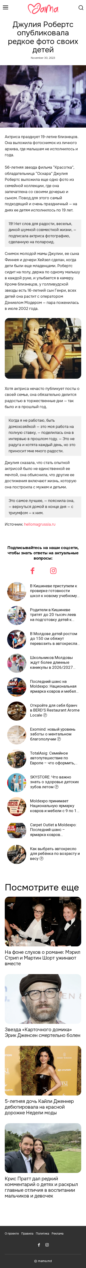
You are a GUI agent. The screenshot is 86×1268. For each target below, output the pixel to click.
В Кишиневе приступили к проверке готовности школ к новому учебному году (53, 590)
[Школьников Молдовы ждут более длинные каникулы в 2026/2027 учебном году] (16, 663)
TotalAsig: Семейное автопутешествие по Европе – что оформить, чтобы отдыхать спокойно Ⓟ (55, 758)
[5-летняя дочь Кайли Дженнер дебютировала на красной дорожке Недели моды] (43, 1070)
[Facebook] (32, 571)
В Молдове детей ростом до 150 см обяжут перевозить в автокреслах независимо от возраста (54, 638)
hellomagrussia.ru (39, 524)
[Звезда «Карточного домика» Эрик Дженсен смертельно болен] (43, 999)
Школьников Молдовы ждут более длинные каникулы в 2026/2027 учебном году (51, 662)
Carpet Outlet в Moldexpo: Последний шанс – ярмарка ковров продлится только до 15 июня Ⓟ (53, 829)
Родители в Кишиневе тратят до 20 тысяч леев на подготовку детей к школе (53, 614)
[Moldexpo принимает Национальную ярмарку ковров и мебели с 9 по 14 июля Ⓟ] (16, 806)
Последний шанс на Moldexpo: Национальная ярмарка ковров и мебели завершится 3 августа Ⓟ (54, 686)
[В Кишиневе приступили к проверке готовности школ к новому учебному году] (16, 591)
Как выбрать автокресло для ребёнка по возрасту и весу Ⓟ (55, 853)
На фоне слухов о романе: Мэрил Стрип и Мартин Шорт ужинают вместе (42, 958)
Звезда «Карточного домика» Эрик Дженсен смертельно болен (42, 1032)
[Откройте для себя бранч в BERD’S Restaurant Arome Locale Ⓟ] (16, 711)
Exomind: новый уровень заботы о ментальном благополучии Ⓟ (52, 734)
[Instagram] (53, 571)
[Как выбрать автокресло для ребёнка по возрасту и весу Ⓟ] (16, 854)
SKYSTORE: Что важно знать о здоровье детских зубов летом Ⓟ (54, 782)
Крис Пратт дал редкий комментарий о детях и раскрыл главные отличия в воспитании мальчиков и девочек (41, 1187)
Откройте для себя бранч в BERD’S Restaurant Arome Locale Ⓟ (55, 710)
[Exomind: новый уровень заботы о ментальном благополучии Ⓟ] (16, 735)
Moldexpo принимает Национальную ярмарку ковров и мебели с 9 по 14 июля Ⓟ (54, 806)
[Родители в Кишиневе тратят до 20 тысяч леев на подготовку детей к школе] (16, 615)
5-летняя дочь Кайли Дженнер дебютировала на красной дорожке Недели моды (39, 1107)
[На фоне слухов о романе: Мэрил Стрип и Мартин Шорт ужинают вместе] (43, 921)
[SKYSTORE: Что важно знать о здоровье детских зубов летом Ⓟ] (16, 782)
